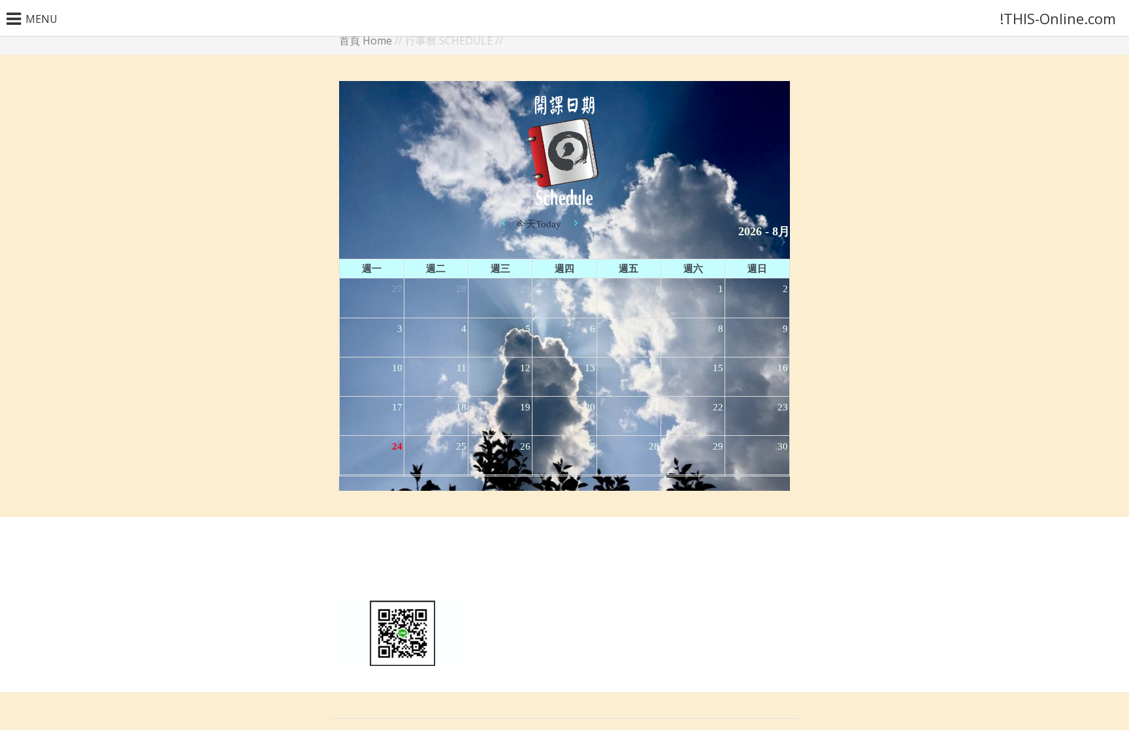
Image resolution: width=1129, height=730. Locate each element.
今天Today (538, 224)
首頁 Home (365, 40)
